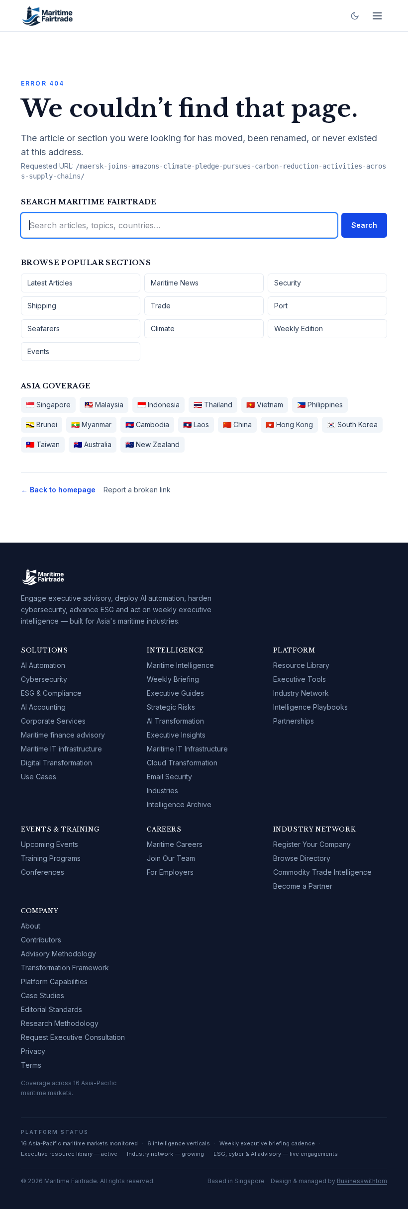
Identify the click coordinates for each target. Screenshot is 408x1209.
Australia (92, 444)
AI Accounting (43, 707)
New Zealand (152, 444)
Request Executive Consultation (73, 1037)
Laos (196, 424)
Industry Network (301, 693)
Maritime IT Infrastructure (187, 748)
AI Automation (43, 665)
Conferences (42, 872)
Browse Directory (301, 858)
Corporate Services (53, 721)
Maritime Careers (175, 844)
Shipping (41, 305)
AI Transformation (175, 721)
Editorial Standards (51, 1009)
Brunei (41, 424)
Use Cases (38, 776)
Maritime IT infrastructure (61, 748)
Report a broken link (137, 489)
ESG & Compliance (51, 693)
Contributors (41, 939)
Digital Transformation (56, 762)
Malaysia (104, 404)
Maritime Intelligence (180, 665)
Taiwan (43, 444)
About (30, 926)
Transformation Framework (65, 967)
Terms (31, 1065)
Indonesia (158, 404)
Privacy (33, 1051)
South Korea (352, 424)
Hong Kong (289, 424)
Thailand (213, 404)
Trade (161, 305)
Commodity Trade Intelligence (322, 872)
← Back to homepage (58, 489)
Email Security (169, 776)
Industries (162, 790)
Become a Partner (302, 886)
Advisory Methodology (58, 953)
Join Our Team (171, 858)
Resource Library (301, 665)
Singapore (48, 404)
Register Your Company (312, 844)
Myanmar (91, 424)
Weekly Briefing (173, 679)
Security (287, 283)
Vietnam (264, 404)
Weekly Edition (298, 328)
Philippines (320, 404)
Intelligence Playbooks (310, 707)
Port (281, 305)
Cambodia (147, 424)
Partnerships (293, 721)
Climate (163, 328)
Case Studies (42, 995)
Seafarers (43, 328)
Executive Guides (175, 693)
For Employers (170, 872)
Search (364, 225)
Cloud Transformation (182, 762)
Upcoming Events (49, 844)
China (237, 424)
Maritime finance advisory (63, 735)
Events (38, 351)
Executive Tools (299, 679)
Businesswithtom (362, 1181)
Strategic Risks (171, 707)
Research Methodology (60, 1023)
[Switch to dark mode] (354, 15)
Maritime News (175, 283)
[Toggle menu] (377, 16)
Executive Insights (176, 735)
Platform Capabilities (54, 981)
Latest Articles (50, 283)
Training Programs (51, 858)
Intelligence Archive (179, 804)
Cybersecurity (44, 679)
